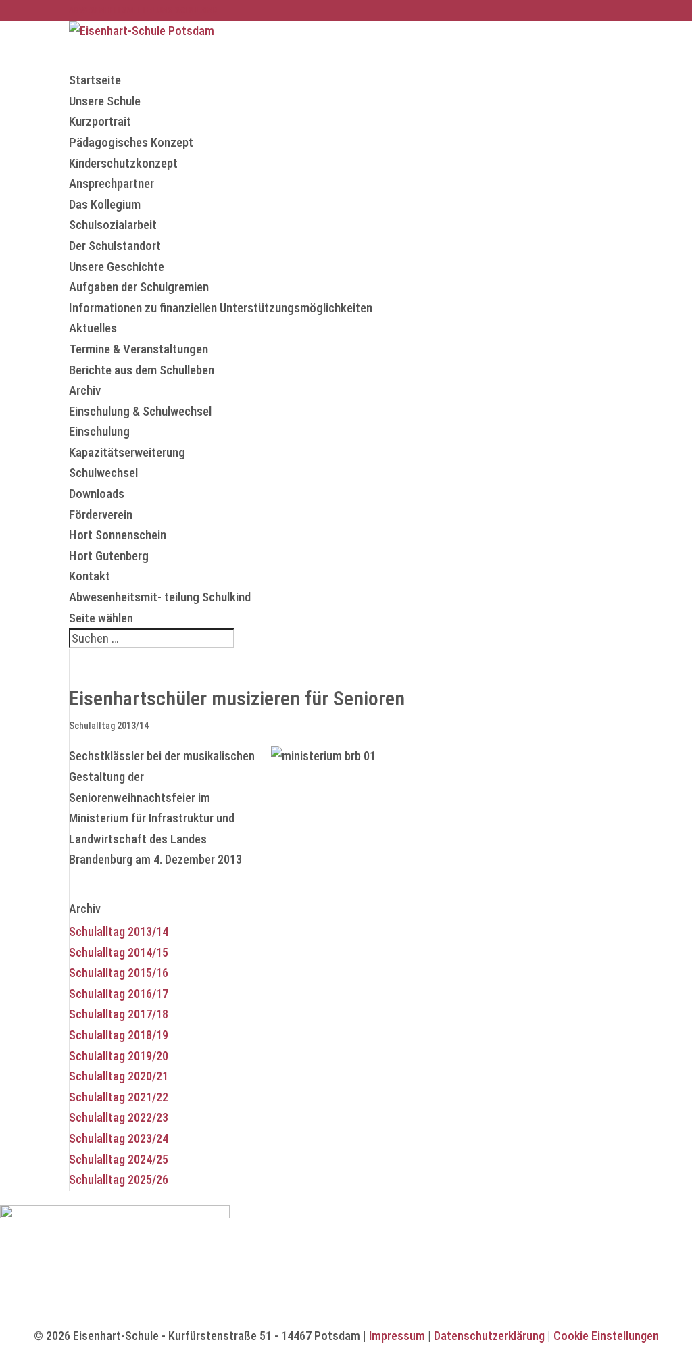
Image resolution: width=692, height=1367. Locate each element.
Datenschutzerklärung (489, 1335)
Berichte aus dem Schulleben (141, 370)
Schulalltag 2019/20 (118, 1056)
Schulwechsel (103, 472)
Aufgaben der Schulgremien (139, 287)
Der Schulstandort (115, 245)
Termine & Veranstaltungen (138, 349)
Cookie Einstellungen (606, 1335)
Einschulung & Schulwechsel (140, 411)
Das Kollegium (105, 204)
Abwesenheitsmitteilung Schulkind (143, 10)
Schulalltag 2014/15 (118, 952)
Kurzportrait (100, 121)
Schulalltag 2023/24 (118, 1138)
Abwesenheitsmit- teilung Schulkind (160, 597)
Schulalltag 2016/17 (118, 994)
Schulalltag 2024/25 (118, 1159)
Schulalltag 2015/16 (118, 973)
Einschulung (99, 431)
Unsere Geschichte (116, 266)
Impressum (397, 1335)
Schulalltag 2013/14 (109, 725)
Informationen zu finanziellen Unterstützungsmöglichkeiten (220, 308)
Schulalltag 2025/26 (118, 1179)
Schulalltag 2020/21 (118, 1076)
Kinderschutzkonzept (123, 163)
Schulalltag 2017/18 (118, 1014)
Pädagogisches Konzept (131, 142)
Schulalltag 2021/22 (118, 1097)
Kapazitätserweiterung (127, 452)
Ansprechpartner (111, 183)
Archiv (85, 390)
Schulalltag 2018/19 (118, 1035)
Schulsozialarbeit (113, 224)
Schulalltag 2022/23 (118, 1117)
